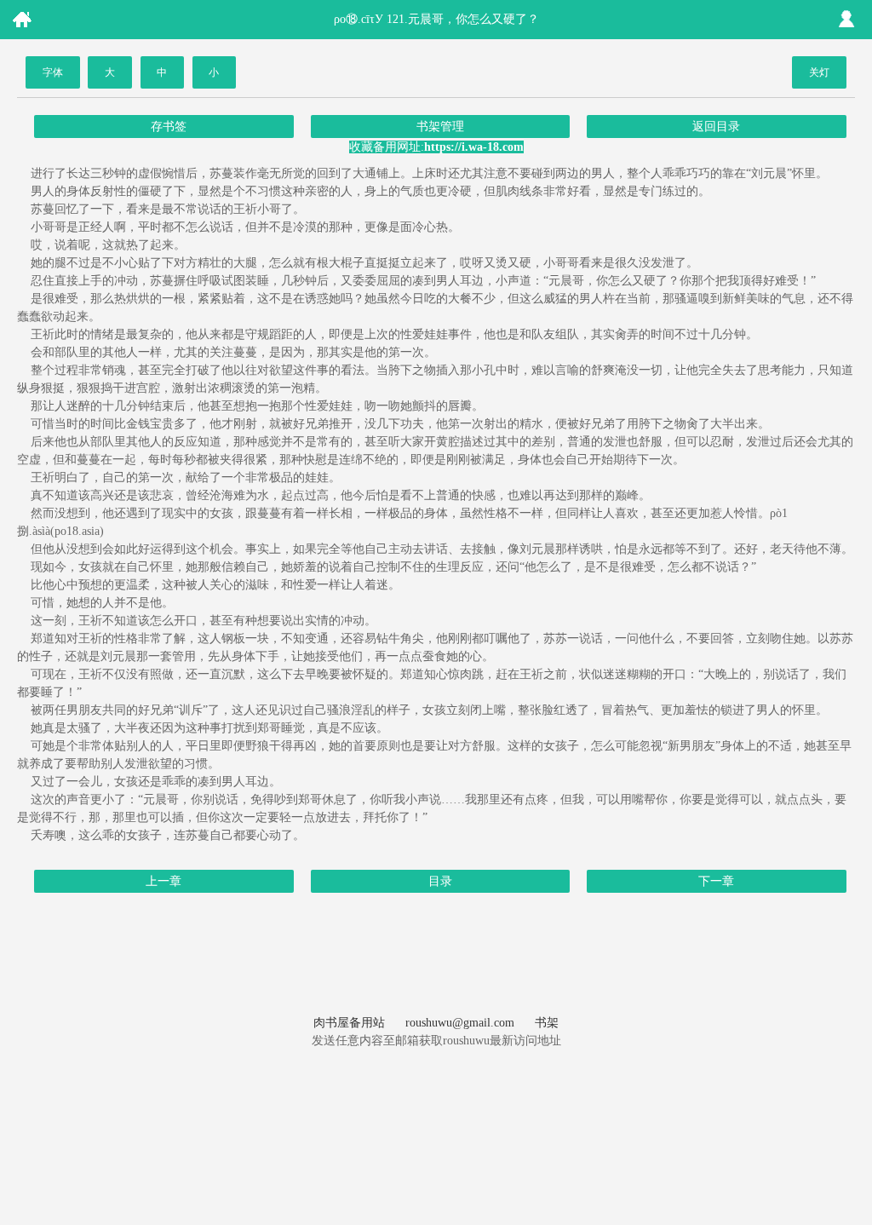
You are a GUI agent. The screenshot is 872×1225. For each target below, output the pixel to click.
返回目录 (716, 126)
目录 (440, 881)
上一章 (163, 881)
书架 (547, 1022)
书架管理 (440, 126)
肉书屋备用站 (349, 1022)
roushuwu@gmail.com (459, 1022)
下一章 (716, 881)
